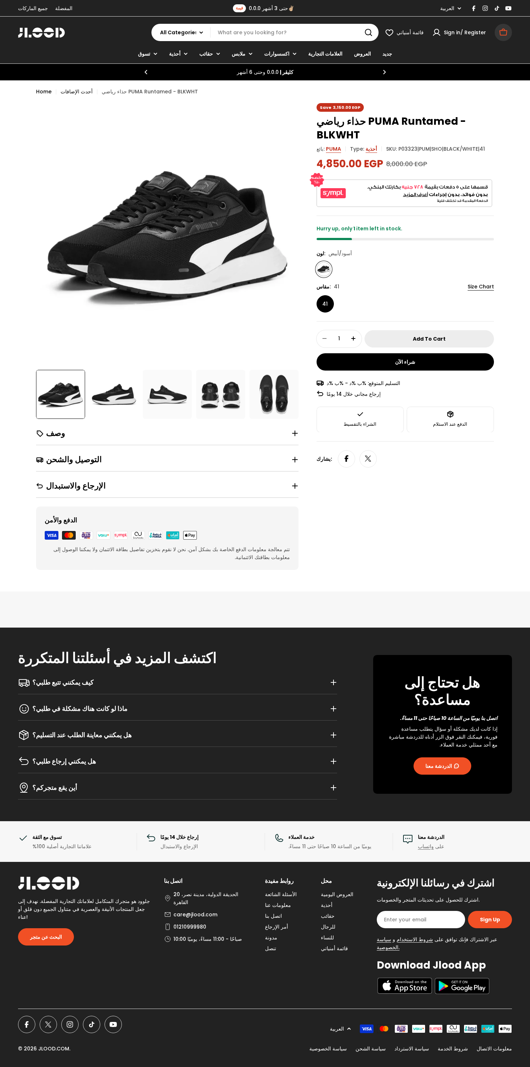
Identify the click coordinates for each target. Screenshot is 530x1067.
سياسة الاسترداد (411, 1048)
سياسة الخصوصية (328, 1048)
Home (44, 91)
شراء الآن (405, 361)
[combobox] (265, 32)
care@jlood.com (195, 914)
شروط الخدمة (453, 1048)
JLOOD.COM (53, 1048)
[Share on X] (368, 458)
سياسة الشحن (370, 1048)
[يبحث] (368, 32)
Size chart (481, 286)
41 (325, 303)
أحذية (371, 148)
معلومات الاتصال (494, 1048)
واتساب (426, 846)
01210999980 (189, 926)
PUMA (333, 148)
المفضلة (63, 8)
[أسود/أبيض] (324, 269)
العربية (447, 8)
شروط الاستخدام (415, 939)
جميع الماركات (33, 8)
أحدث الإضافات (77, 91)
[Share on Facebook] (346, 458)
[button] (146, 72)
